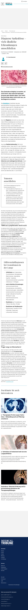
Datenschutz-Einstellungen (14, 584)
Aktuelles (3, 548)
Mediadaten (3, 567)
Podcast (3, 557)
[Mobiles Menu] (2, 3)
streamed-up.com (9, 381)
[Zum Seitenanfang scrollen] (25, 607)
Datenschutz (3, 582)
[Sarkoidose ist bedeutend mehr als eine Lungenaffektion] (14, 442)
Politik (2, 554)
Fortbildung (3, 559)
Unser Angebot (4, 568)
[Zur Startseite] (9, 3)
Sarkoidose (6, 103)
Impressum (3, 579)
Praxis (2, 552)
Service (2, 563)
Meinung (2, 555)
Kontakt (2, 577)
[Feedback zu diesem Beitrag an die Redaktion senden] (6, 63)
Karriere (2, 570)
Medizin (2, 550)
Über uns (3, 565)
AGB (2, 580)
